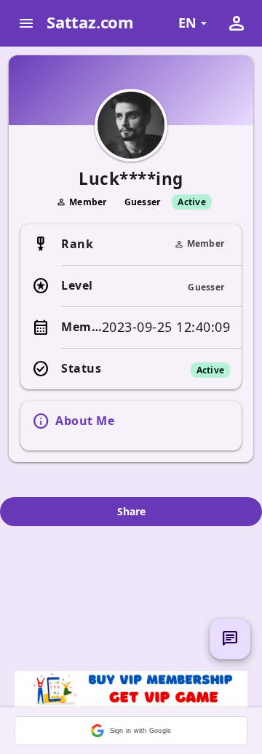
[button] (131, 730)
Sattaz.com (90, 22)
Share (131, 511)
